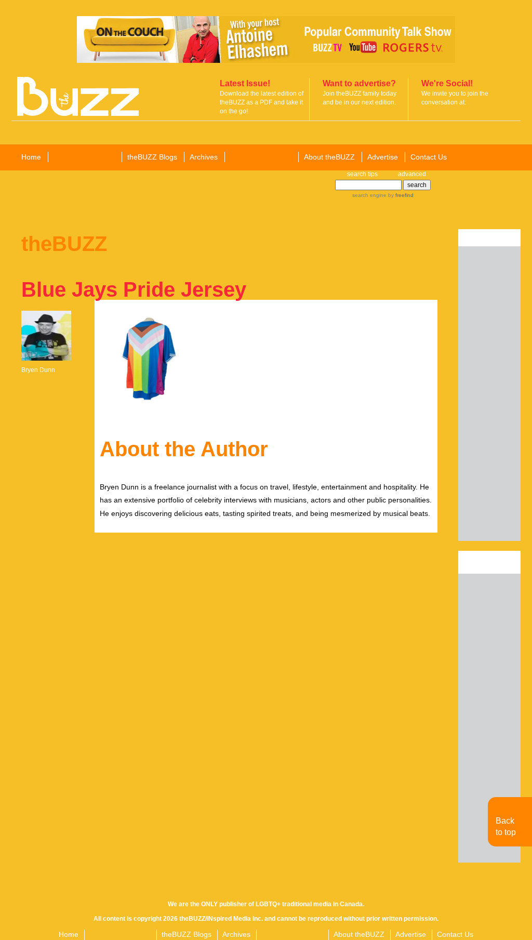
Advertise (382, 157)
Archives (204, 157)
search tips (362, 174)
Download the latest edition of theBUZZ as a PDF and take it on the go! (261, 102)
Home (31, 157)
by (400, 195)
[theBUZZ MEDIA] (260, 157)
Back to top (506, 826)
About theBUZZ (329, 157)
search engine (369, 195)
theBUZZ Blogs (152, 157)
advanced (412, 174)
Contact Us (428, 157)
